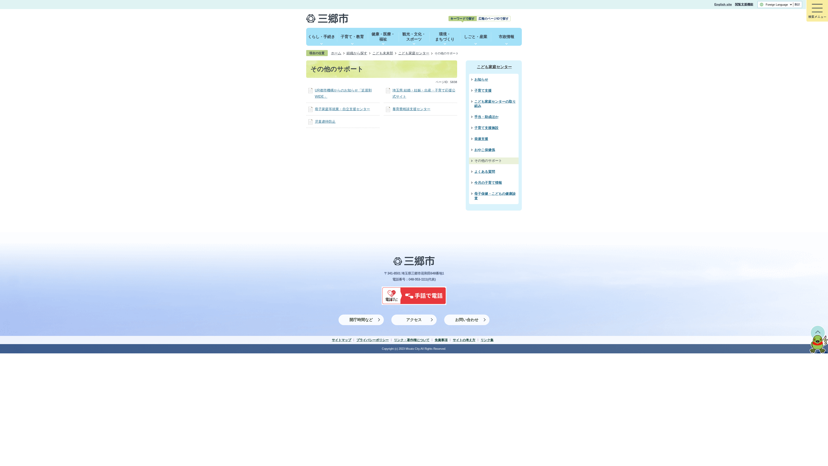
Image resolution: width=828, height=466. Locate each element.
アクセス (414, 320)
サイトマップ (341, 340)
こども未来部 (382, 53)
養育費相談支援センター (411, 109)
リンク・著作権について (412, 340)
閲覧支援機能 (744, 4)
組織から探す (357, 53)
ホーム (336, 53)
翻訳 (797, 4)
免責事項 (441, 340)
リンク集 (487, 340)
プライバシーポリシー (372, 340)
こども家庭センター (413, 53)
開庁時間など (361, 320)
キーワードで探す (462, 18)
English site (723, 4)
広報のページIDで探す (493, 18)
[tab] (462, 18)
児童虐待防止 (325, 121)
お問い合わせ (466, 320)
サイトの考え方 (464, 340)
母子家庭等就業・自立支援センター (342, 109)
